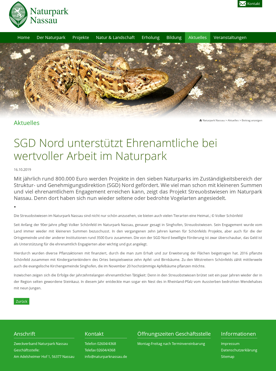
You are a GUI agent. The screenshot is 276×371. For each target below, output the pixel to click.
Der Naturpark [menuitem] (51, 37)
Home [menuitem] (23, 37)
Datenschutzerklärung (239, 350)
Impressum (230, 343)
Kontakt (253, 3)
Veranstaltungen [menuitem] (230, 37)
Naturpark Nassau (214, 120)
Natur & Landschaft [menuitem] (115, 37)
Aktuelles (233, 120)
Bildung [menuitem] (174, 37)
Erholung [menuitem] (151, 37)
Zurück (21, 301)
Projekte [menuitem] (80, 37)
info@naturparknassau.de (106, 356)
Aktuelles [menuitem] (197, 37)
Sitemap (227, 356)
